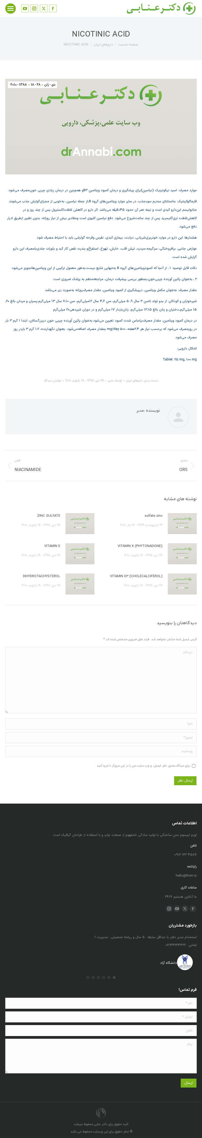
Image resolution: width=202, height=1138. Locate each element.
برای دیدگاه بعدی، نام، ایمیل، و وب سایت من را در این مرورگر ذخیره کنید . (142, 765)
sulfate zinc (154, 516)
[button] (114, 977)
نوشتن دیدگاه (52, 380)
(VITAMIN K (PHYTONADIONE (140, 546)
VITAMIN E (52, 546)
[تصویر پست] (182, 523)
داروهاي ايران (134, 380)
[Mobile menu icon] (10, 8)
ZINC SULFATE (48, 516)
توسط (115, 380)
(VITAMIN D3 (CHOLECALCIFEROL (136, 576)
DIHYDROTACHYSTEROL (41, 576)
